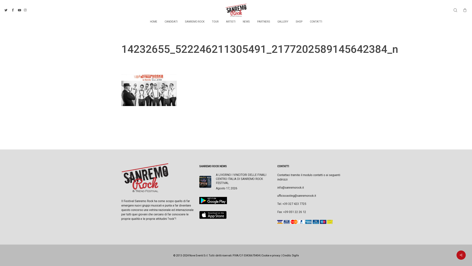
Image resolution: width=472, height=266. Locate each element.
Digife (295, 255)
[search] (455, 10)
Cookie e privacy (271, 255)
